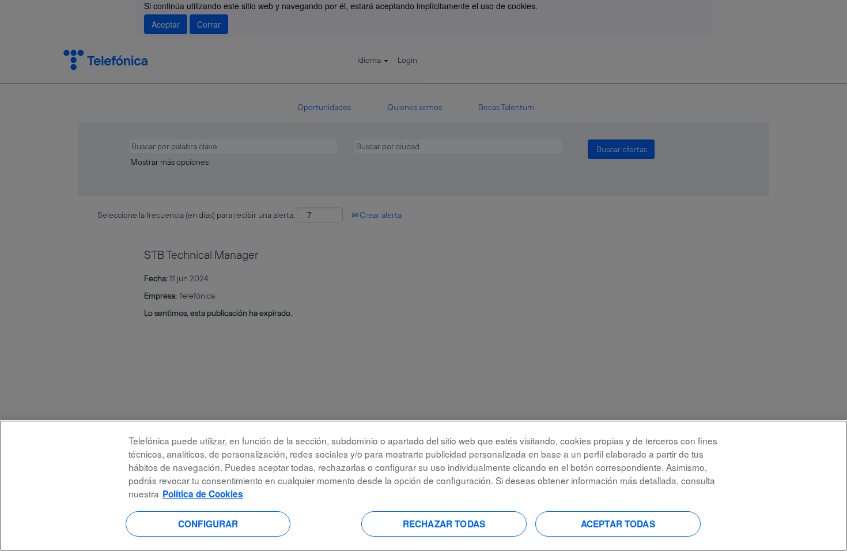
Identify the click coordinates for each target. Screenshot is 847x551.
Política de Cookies (202, 494)
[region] (423, 485)
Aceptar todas (618, 523)
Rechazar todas (444, 523)
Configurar (208, 523)
